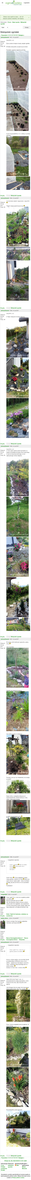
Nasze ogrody (15, 22)
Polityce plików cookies (18, 1177)
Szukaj (26, 27)
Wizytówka (22, 939)
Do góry (2, 195)
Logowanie (26, 2)
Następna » (21, 35)
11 (17, 35)
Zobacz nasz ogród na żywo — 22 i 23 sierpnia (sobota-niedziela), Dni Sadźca (13, 17)
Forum (9, 22)
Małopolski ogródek (16, 195)
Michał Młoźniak (24, 1167)
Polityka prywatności (4, 1167)
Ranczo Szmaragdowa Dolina (17, 938)
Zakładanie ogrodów (11, 1166)
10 (16, 35)
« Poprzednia (3, 35)
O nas (2, 1165)
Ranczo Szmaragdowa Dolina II (14, 938)
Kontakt (3, 1170)
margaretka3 (4, 894)
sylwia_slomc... (5, 918)
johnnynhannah (5, 37)
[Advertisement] (15, 10)
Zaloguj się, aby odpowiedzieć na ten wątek (15, 1160)
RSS (17, 1165)
